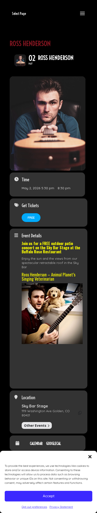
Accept (48, 496)
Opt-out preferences (34, 507)
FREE (31, 217)
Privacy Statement (61, 507)
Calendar (36, 443)
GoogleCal (53, 443)
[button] (90, 456)
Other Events (35, 425)
